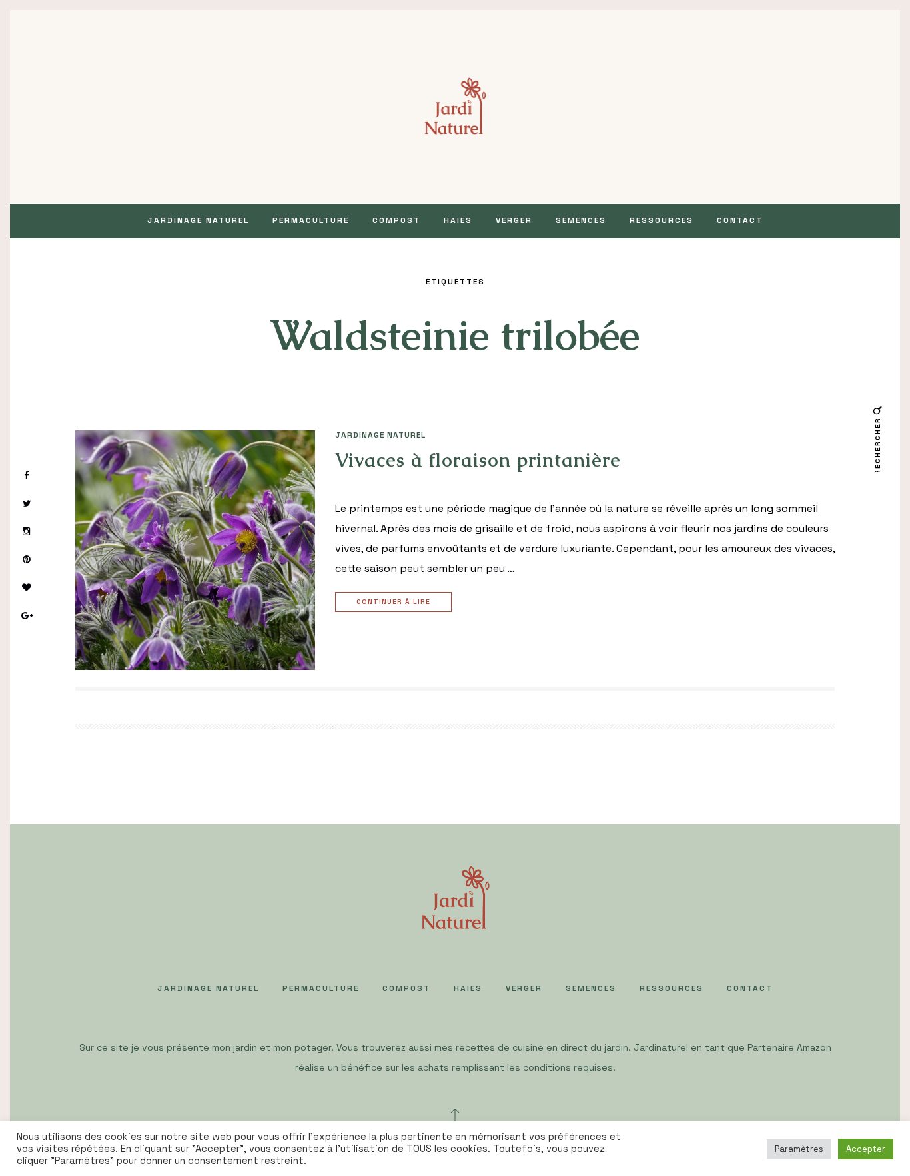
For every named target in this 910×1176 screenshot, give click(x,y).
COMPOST (396, 220)
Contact (740, 220)
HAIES (458, 220)
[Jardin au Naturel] (455, 106)
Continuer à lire (393, 601)
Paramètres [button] (799, 1149)
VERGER (514, 220)
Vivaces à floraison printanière (478, 460)
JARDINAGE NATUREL (198, 220)
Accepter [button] (865, 1149)
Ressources (661, 220)
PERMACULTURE (310, 220)
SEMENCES (581, 220)
